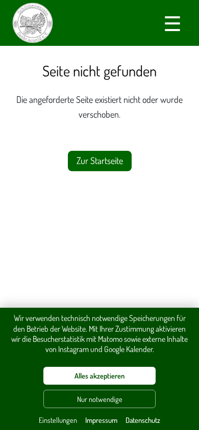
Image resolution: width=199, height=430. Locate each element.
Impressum (101, 419)
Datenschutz (143, 419)
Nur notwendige (99, 399)
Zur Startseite (100, 160)
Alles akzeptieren (99, 375)
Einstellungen (58, 419)
